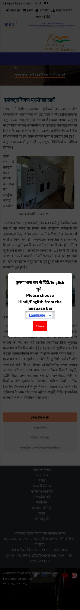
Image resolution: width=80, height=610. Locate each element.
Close (40, 326)
